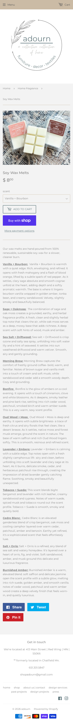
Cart (67, 4)
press (56, 691)
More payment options (19, 230)
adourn (25, 708)
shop (17, 687)
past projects (19, 691)
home (6, 687)
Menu (11, 4)
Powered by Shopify (46, 708)
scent (6, 191)
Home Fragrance (28, 88)
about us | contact (34, 687)
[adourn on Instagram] (66, 699)
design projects (39, 691)
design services (58, 687)
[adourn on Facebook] (60, 699)
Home (6, 88)
